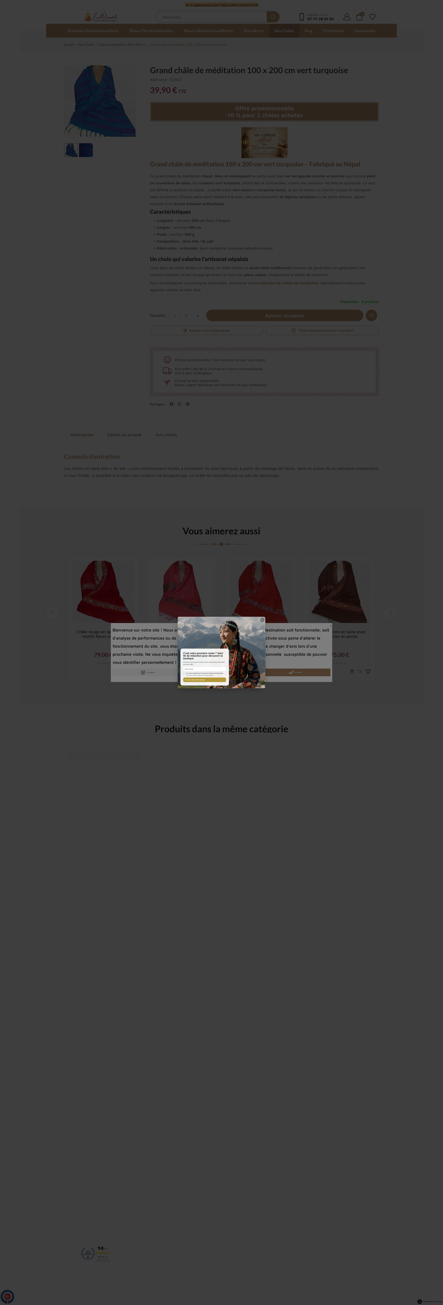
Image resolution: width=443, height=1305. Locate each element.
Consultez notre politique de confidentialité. (199, 675)
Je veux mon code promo (195, 680)
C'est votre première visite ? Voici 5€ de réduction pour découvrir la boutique (203, 656)
